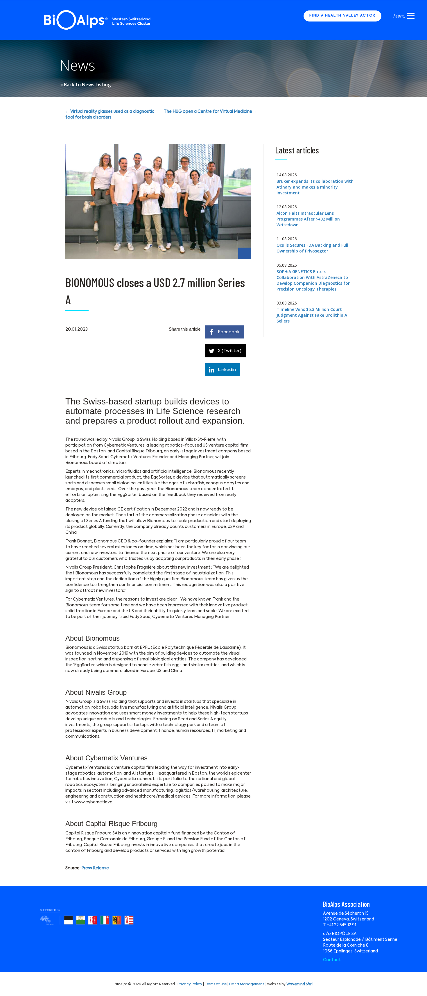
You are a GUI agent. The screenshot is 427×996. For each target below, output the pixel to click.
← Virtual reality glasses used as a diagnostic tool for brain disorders (110, 114)
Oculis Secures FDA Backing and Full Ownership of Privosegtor (312, 248)
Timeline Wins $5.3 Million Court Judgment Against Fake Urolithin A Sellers (312, 315)
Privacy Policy (189, 984)
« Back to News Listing (85, 84)
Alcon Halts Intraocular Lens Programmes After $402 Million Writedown (308, 218)
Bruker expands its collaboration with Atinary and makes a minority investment (315, 187)
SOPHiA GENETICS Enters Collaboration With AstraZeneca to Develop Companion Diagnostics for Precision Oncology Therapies (313, 280)
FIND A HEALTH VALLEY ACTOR (342, 15)
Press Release (95, 868)
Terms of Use (216, 984)
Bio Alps (97, 20)
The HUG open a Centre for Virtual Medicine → (210, 112)
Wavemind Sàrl (299, 984)
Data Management (247, 984)
